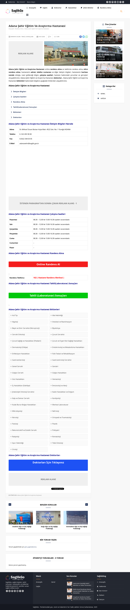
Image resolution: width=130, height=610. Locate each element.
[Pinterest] (120, 2)
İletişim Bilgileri (19, 91)
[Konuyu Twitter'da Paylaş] (83, 36)
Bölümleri (17, 112)
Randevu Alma (19, 29)
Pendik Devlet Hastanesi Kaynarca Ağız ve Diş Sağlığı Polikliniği (108, 71)
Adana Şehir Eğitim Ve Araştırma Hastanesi (29, 495)
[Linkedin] (115, 2)
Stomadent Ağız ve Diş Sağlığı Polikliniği (76, 528)
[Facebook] (107, 2)
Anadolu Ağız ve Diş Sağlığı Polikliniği (21, 528)
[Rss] (123, 2)
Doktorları (17, 117)
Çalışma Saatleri (19, 97)
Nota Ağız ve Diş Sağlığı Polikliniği (106, 56)
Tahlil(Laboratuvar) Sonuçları (25, 107)
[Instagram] (113, 2)
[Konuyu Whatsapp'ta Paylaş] (86, 36)
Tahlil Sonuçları (27, 36)
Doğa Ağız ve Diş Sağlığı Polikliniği (49, 528)
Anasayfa (11, 29)
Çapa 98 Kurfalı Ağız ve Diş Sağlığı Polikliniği (107, 39)
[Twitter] (110, 2)
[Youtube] (118, 2)
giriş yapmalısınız (30, 547)
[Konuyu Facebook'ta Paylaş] (80, 36)
